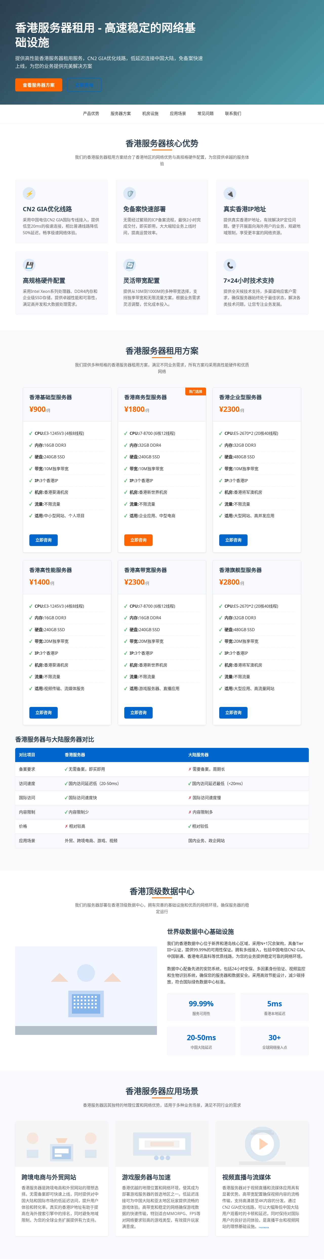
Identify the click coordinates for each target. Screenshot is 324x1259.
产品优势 (91, 113)
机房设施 (150, 113)
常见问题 (205, 113)
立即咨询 (84, 85)
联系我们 (233, 113)
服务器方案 (121, 113)
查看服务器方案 (39, 85)
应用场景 (178, 113)
